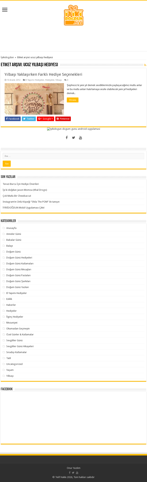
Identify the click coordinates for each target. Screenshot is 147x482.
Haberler (11, 304)
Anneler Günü (13, 234)
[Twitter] (73, 138)
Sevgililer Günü (14, 340)
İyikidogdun (7, 57)
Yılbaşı (59, 80)
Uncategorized (14, 364)
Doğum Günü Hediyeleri (19, 257)
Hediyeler (49, 80)
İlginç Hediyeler (14, 316)
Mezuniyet (11, 322)
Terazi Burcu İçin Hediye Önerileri (21, 184)
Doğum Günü (13, 251)
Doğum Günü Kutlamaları (19, 263)
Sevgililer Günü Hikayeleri (20, 346)
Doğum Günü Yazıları (17, 287)
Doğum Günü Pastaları (18, 275)
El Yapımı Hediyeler (34, 80)
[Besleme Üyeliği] (145, 65)
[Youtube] (80, 138)
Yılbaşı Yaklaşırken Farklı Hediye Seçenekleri (43, 74)
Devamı (72, 100)
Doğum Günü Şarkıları (18, 281)
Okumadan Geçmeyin (18, 328)
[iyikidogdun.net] (73, 14)
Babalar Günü (13, 239)
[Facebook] (67, 138)
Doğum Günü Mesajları (18, 269)
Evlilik (9, 299)
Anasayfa (11, 228)
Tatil (8, 358)
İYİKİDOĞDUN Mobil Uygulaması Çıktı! (23, 207)
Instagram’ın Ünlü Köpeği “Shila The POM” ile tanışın (31, 201)
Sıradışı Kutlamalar (16, 352)
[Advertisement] (73, 38)
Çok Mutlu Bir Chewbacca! (17, 195)
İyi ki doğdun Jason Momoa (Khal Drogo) (25, 189)
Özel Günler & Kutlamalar (20, 334)
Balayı (9, 245)
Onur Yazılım (73, 468)
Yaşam (10, 370)
